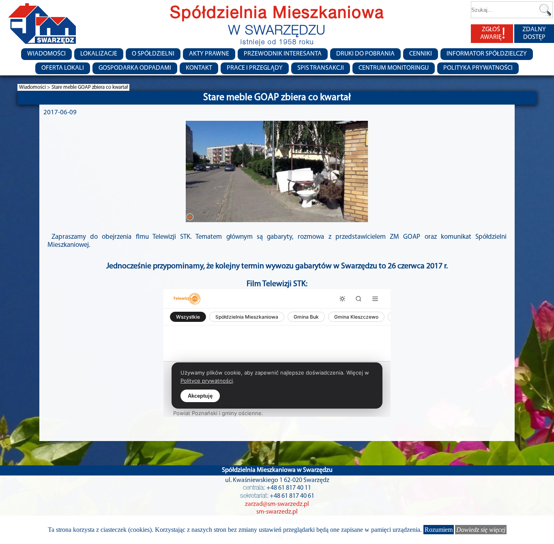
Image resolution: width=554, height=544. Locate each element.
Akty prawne (209, 54)
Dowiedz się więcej (480, 529)
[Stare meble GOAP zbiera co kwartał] (277, 171)
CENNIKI (420, 54)
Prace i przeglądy (255, 68)
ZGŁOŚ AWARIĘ (492, 33)
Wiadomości (46, 54)
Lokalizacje (98, 54)
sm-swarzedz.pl (277, 512)
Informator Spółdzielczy (487, 54)
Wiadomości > (35, 87)
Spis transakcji (320, 68)
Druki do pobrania (365, 54)
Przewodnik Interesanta (283, 54)
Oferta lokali (62, 68)
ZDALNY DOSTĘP (534, 33)
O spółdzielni (153, 54)
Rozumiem (439, 529)
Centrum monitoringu (394, 68)
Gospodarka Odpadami (135, 68)
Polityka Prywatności (478, 68)
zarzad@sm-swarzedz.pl (277, 504)
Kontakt (199, 68)
